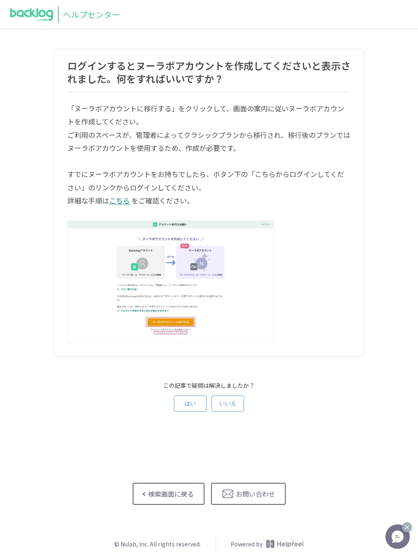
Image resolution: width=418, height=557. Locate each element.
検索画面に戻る (171, 494)
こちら (119, 200)
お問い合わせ (255, 494)
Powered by (246, 544)
